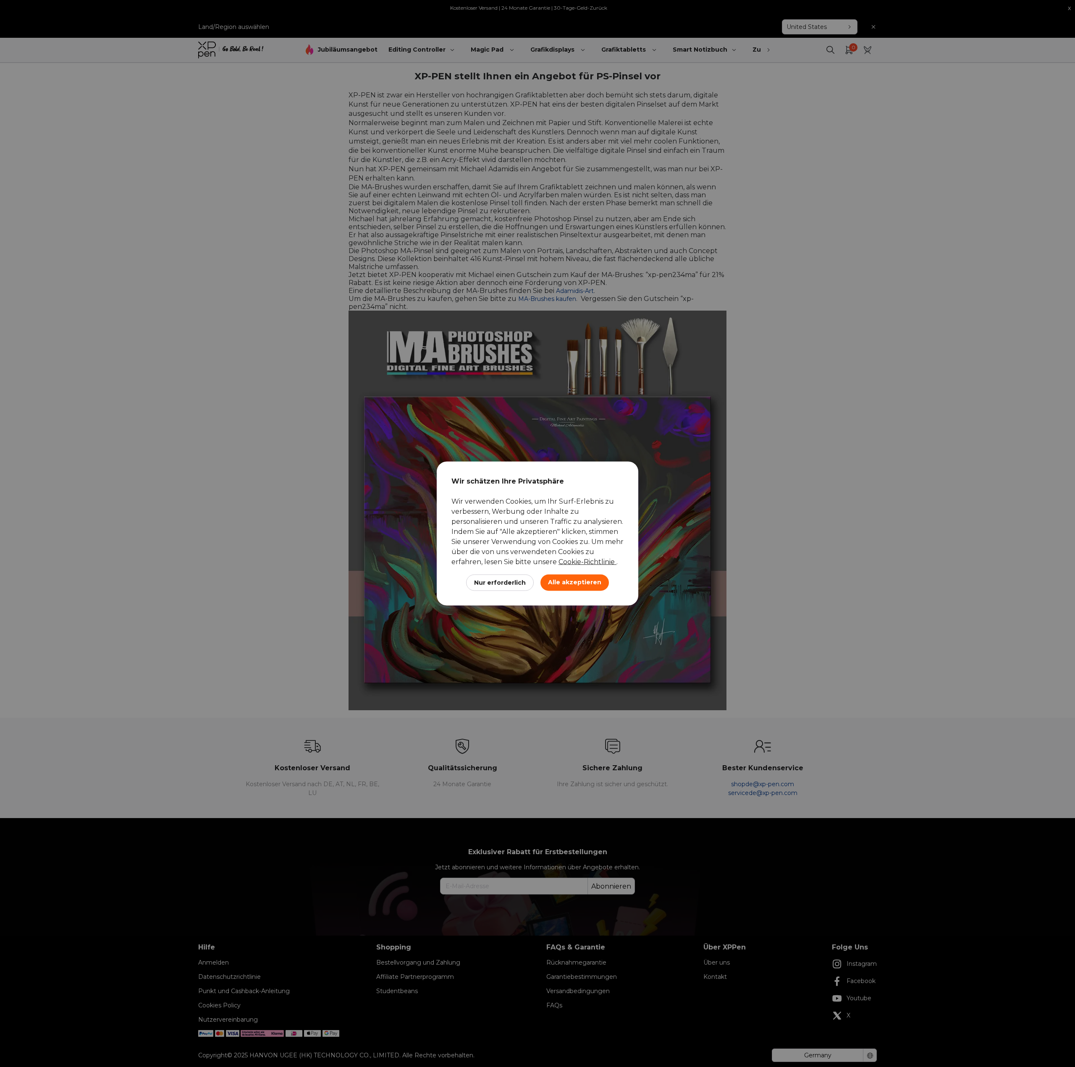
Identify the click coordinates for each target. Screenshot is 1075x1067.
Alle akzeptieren (574, 582)
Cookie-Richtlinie (587, 562)
